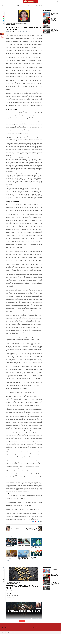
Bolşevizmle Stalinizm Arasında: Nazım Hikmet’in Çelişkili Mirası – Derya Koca (55, 26)
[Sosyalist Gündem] (2, 34)
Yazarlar (37, 5)
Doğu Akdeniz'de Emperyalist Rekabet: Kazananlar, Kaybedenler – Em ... (23, 558)
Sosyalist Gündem (12, 31)
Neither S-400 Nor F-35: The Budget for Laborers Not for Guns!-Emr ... (24, 545)
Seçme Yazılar (10, 23)
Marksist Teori (33, 5)
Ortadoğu (28, 5)
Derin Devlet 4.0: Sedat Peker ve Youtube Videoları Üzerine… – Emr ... (11, 559)
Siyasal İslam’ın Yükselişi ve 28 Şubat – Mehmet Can (36, 557)
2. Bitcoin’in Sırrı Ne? (10, 597)
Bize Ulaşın (41, 5)
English (45, 5)
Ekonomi (7, 583)
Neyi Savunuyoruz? (23, 5)
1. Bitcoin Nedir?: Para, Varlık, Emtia (13, 595)
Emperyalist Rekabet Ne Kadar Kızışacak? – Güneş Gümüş (54, 13)
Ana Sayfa (17, 5)
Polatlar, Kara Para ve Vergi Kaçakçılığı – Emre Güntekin (10, 546)
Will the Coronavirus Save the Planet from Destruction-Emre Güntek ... (35, 547)
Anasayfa (7, 23)
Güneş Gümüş (11, 583)
